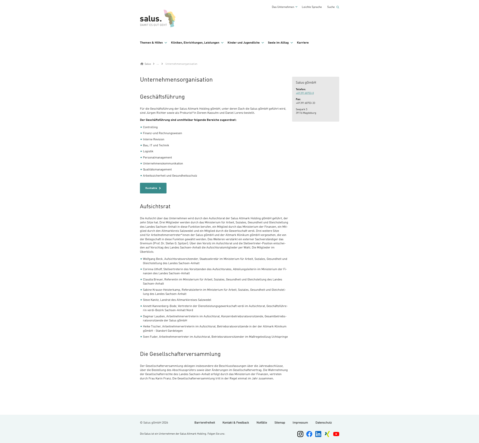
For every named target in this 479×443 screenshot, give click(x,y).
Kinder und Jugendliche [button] (244, 42)
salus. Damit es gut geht (158, 17)
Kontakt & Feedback (235, 422)
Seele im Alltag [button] (278, 42)
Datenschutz (323, 422)
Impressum (300, 422)
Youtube (336, 434)
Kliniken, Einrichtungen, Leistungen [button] (195, 42)
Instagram (300, 434)
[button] (153, 43)
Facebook (309, 434)
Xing (327, 434)
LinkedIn (318, 434)
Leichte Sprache (312, 7)
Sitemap (279, 422)
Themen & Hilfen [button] (151, 42)
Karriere (303, 42)
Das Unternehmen (283, 7)
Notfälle (262, 422)
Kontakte (151, 188)
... (158, 63)
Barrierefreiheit (204, 422)
